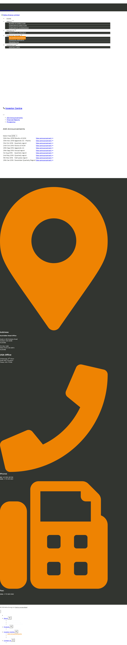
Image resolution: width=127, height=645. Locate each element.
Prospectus (14, 42)
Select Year (7, 136)
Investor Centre (13, 108)
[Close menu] (0, 611)
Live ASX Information (7, 10)
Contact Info (14, 47)
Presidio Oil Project (17, 33)
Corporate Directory (18, 25)
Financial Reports (16, 40)
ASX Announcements (17, 38)
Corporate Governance (19, 28)
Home (9, 18)
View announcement (44, 138)
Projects (6, 627)
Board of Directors (17, 23)
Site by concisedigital (21, 607)
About (6, 618)
